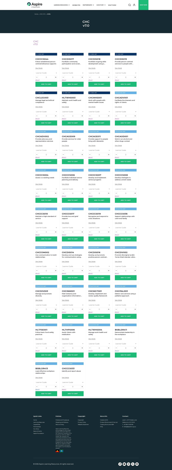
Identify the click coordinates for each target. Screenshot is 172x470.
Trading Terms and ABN (107, 424)
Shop (143, 5)
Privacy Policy (82, 422)
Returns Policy (60, 424)
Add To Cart (46, 84)
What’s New (112, 5)
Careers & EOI (104, 420)
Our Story (36, 429)
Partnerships (37, 426)
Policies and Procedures (62, 420)
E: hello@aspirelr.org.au (129, 426)
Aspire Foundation (38, 433)
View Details (38, 68)
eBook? (37, 80)
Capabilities (76, 5)
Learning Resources (38, 422)
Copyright (81, 420)
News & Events (37, 431)
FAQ (101, 426)
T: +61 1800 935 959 (127, 424)
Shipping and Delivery (62, 422)
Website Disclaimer (83, 424)
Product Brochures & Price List (109, 422)
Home (35, 420)
